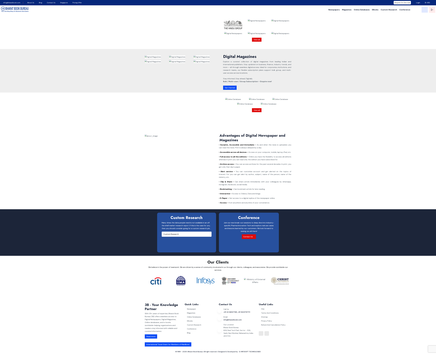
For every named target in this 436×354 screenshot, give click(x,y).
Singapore (64, 3)
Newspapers (334, 10)
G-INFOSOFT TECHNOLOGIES (250, 352)
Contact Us (51, 3)
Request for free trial (402, 3)
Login (418, 3)
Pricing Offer (77, 3)
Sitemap (264, 317)
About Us (30, 3)
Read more (150, 336)
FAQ (262, 309)
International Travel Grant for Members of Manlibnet (168, 344)
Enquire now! (187, 44)
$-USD (427, 3)
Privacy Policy (266, 321)
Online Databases (362, 10)
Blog (40, 3)
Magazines (347, 10)
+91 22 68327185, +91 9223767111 (236, 312)
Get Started (230, 88)
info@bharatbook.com (11, 3)
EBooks (375, 10)
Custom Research (389, 10)
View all (257, 39)
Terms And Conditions (270, 313)
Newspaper (191, 309)
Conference (404, 10)
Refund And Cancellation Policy (273, 325)
